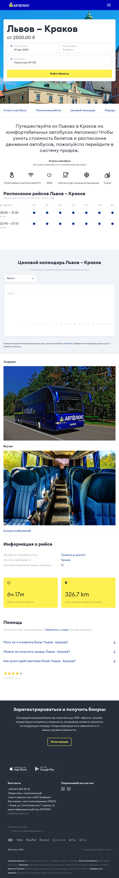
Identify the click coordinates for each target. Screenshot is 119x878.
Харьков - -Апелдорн (69, 861)
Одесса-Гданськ (32, 869)
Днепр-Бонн (46, 865)
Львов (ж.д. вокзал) (73, 554)
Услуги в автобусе (15, 110)
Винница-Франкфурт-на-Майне (95, 865)
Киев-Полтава (65, 873)
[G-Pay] (83, 840)
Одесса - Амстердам (50, 861)
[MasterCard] (10, 840)
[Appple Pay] (72, 840)
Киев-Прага (13, 865)
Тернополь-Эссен (73, 865)
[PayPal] (31, 840)
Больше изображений (17, 530)
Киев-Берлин (34, 865)
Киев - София (103, 861)
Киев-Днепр (22, 873)
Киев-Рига (84, 869)
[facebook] (63, 789)
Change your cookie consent (97, 849)
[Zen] (59, 840)
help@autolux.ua (18, 813)
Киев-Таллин (73, 869)
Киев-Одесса (52, 873)
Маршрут (111, 110)
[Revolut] (44, 840)
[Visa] (19, 840)
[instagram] (69, 789)
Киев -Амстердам (32, 861)
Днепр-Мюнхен (58, 865)
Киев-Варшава (61, 869)
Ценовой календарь (82, 110)
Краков (65, 560)
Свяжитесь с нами (56, 629)
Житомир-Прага (47, 869)
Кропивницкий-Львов (37, 873)
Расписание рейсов (48, 110)
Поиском (68, 343)
